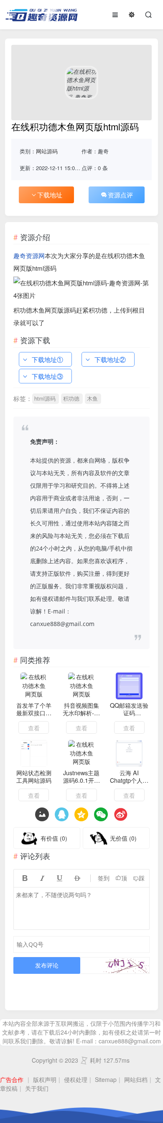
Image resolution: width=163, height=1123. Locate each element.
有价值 (54, 838)
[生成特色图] (42, 814)
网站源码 (47, 151)
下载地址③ (47, 376)
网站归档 (136, 1079)
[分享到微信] (101, 814)
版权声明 (44, 1079)
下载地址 (49, 194)
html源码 (45, 398)
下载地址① (47, 359)
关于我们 (36, 1088)
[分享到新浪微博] (120, 814)
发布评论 (47, 965)
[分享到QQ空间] (62, 814)
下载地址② (110, 359)
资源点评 (120, 194)
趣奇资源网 (29, 255)
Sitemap (106, 1079)
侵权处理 (75, 1079)
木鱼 (92, 398)
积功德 (71, 398)
